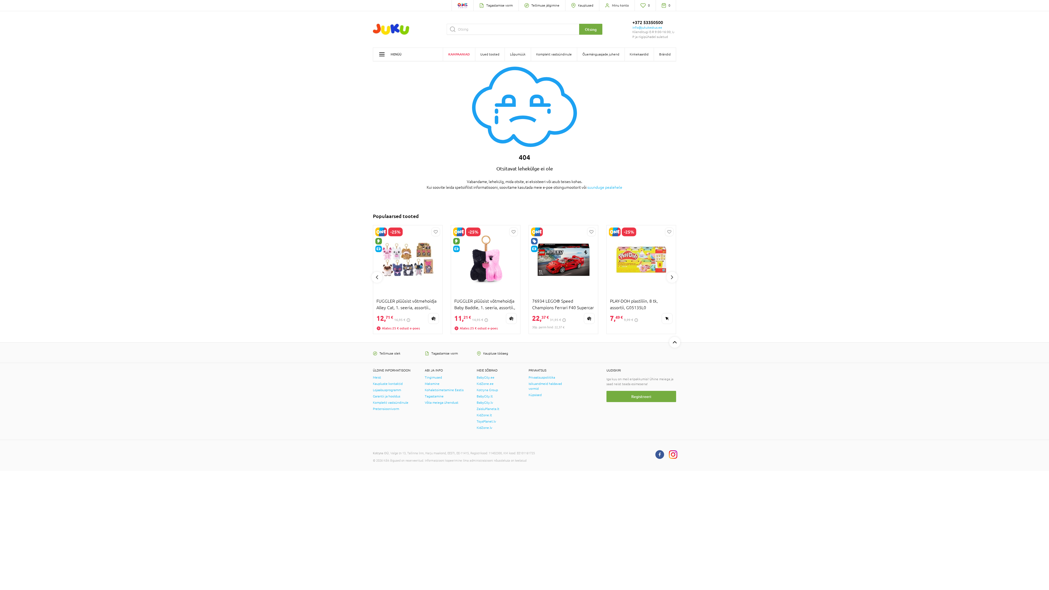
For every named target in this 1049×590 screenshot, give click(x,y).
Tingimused (433, 377)
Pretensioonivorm (386, 409)
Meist (377, 377)
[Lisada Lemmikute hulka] (436, 232)
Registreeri (641, 396)
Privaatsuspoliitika (542, 377)
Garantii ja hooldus (386, 396)
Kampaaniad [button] (459, 54)
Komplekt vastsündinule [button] (554, 54)
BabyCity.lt (485, 396)
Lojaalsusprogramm (387, 390)
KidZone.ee (485, 384)
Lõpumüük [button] (518, 54)
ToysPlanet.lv (486, 421)
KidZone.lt (484, 415)
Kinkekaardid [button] (639, 54)
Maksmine (432, 384)
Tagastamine (434, 396)
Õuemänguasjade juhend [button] (600, 54)
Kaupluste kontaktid (388, 384)
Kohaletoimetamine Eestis (444, 390)
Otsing (591, 29)
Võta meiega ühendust (441, 403)
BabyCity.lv (485, 403)
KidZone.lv (484, 428)
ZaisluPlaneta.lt (488, 409)
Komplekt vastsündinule (390, 403)
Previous (377, 277)
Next (672, 277)
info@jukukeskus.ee (647, 28)
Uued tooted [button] (489, 54)
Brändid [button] (665, 54)
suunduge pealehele (604, 187)
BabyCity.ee (485, 377)
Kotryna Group (487, 390)
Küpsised (535, 395)
